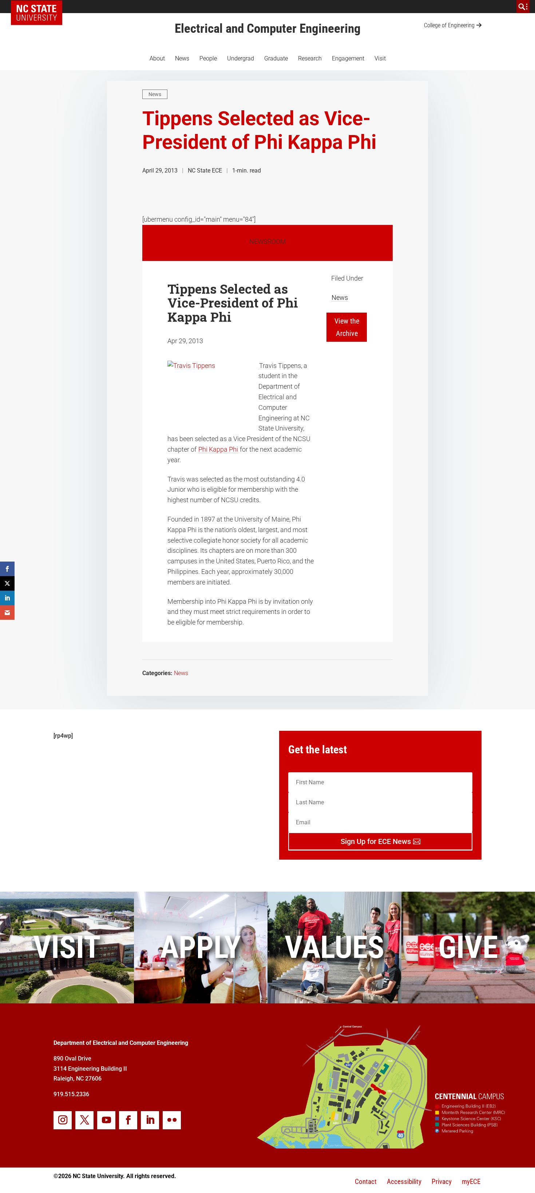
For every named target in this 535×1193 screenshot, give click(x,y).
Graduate (276, 58)
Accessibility (404, 1181)
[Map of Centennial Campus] (380, 1146)
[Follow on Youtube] (106, 1120)
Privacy (442, 1181)
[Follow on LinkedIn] (150, 1120)
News (182, 58)
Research (310, 58)
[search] (523, 6)
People (208, 58)
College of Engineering (449, 25)
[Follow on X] (84, 1120)
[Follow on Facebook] (128, 1120)
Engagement (348, 58)
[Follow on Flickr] (172, 1120)
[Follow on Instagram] (63, 1120)
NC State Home (39, 6)
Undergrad (240, 58)
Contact (366, 1181)
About (157, 58)
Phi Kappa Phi (218, 449)
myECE (471, 1181)
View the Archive (346, 327)
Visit (380, 58)
